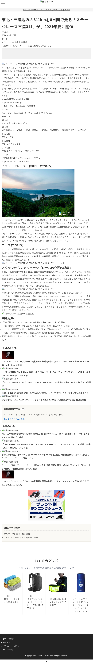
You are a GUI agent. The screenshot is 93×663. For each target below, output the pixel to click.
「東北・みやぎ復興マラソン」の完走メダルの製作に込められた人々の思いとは (38, 333)
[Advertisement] (46, 51)
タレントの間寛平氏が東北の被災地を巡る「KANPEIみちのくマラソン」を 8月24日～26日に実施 (46, 329)
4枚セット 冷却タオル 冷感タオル (12, 600)
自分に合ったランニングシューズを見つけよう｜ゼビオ (46, 10)
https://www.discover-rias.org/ (15, 161)
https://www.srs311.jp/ (12, 102)
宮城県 (24, 42)
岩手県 (17, 42)
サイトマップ (8, 650)
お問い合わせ (8, 639)
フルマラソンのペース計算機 (17, 534)
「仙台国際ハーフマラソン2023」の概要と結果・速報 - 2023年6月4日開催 (36, 326)
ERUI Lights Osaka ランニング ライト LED (58, 602)
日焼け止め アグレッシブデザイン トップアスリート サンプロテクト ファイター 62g (81, 605)
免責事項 (6, 642)
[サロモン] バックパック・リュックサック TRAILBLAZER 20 (35, 603)
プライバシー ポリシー (12, 646)
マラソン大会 (8, 42)
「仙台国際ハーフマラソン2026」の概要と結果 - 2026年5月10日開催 (33, 322)
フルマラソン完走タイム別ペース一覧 (21, 537)
